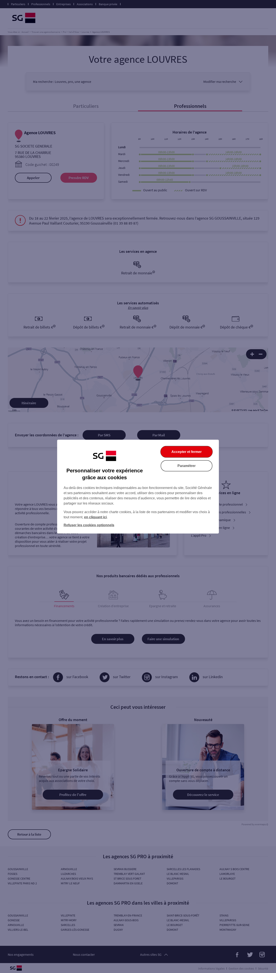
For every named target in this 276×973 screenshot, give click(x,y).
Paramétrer (186, 465)
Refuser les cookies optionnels (89, 525)
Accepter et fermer (186, 451)
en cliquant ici (95, 517)
